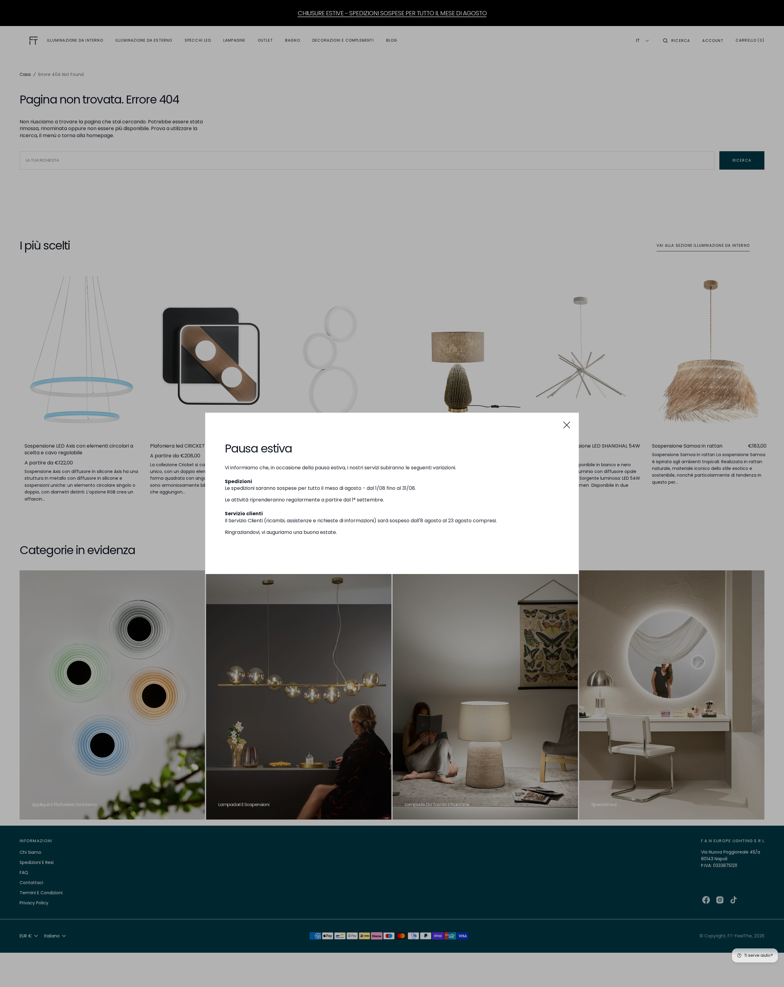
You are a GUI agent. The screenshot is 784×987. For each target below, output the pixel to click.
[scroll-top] (770, 973)
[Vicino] (566, 424)
